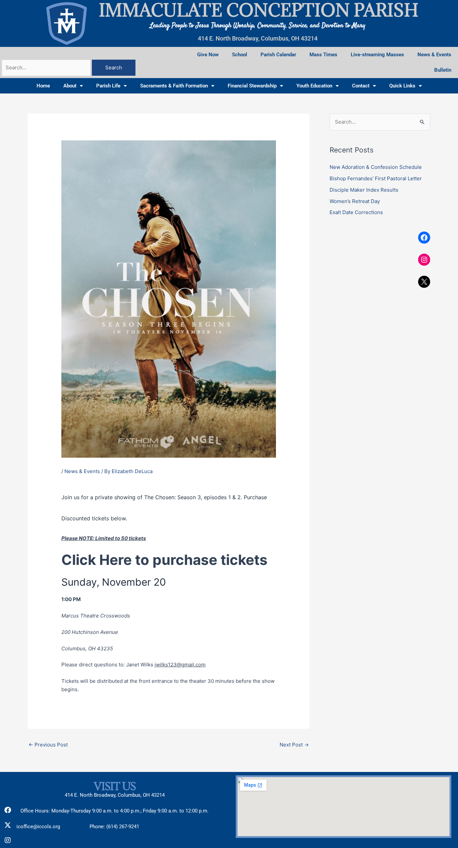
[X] (424, 282)
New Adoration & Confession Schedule (376, 167)
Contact (360, 86)
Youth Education (314, 86)
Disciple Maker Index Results (364, 190)
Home (43, 86)
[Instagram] (424, 260)
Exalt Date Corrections (356, 212)
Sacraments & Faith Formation (174, 86)
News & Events (434, 55)
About (69, 86)
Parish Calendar (278, 55)
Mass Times (323, 55)
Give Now (208, 55)
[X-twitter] (7, 825)
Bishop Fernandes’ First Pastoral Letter (376, 178)
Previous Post (48, 744)
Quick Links (402, 86)
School (239, 55)
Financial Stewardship (252, 86)
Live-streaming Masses (377, 55)
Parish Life (108, 86)
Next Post (294, 744)
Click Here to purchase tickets (164, 559)
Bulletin (442, 70)
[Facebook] (424, 238)
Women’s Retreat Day (355, 201)
